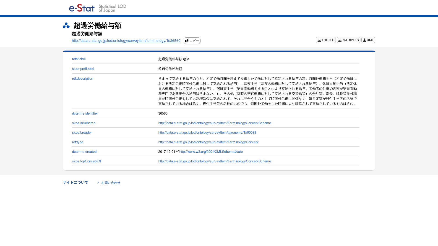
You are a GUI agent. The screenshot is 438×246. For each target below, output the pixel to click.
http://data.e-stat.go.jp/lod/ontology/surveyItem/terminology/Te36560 (126, 40)
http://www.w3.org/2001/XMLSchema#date (211, 151)
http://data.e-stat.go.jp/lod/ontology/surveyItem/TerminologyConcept (208, 141)
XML (370, 40)
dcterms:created (84, 151)
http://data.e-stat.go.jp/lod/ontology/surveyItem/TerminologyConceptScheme (214, 122)
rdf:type (77, 141)
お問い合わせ (110, 182)
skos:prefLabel (83, 68)
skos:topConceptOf (86, 161)
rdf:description (82, 78)
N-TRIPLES (350, 40)
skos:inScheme (83, 122)
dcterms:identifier (85, 113)
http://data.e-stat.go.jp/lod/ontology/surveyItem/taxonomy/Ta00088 (207, 132)
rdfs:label (79, 58)
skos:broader (82, 132)
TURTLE (327, 40)
